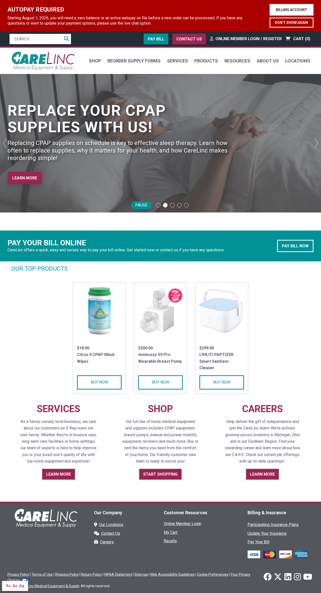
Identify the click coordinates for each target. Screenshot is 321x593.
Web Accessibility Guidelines (172, 574)
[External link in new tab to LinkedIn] (287, 577)
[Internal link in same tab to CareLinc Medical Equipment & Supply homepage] (43, 60)
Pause (141, 205)
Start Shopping (160, 474)
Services (177, 60)
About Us (268, 60)
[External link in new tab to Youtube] (307, 577)
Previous (5, 143)
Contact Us (189, 39)
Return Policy (91, 574)
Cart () (301, 38)
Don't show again (291, 23)
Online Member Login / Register (248, 38)
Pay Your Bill (258, 542)
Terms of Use (42, 574)
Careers (107, 542)
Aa (8, 586)
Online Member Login (182, 523)
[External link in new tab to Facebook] (268, 577)
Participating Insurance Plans (273, 524)
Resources (237, 60)
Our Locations (111, 524)
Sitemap (141, 574)
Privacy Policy (18, 574)
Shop (95, 60)
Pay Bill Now (295, 246)
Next (316, 143)
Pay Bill (156, 39)
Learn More (24, 178)
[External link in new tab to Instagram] (297, 577)
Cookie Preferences (212, 574)
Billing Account (291, 10)
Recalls (170, 541)
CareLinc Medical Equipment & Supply (49, 586)
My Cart (170, 532)
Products (206, 60)
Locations (297, 60)
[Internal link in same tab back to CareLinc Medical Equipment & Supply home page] (46, 521)
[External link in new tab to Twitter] (278, 577)
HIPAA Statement (118, 574)
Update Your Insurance (267, 533)
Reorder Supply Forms (133, 60)
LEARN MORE (262, 474)
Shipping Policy (67, 574)
